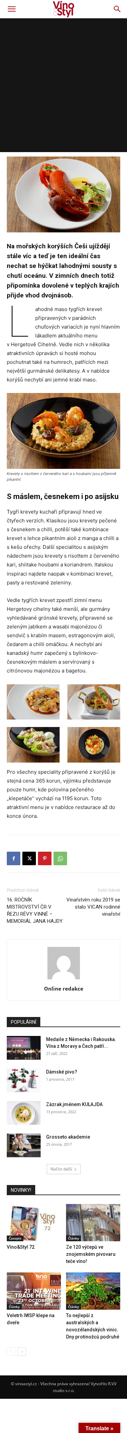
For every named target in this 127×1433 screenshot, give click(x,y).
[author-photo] (63, 979)
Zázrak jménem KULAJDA (74, 1104)
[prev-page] (11, 1351)
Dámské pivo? (61, 1072)
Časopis (15, 1238)
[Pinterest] (44, 858)
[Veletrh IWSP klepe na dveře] (34, 1291)
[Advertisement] (63, 85)
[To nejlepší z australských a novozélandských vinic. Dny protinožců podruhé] (93, 1291)
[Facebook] (13, 858)
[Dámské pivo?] (24, 1080)
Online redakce (63, 988)
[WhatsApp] (60, 858)
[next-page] (22, 1351)
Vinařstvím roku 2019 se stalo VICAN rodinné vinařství (93, 907)
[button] (11, 9)
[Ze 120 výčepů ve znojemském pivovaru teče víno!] (93, 1222)
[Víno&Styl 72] (34, 1222)
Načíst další (61, 1169)
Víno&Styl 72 (21, 1247)
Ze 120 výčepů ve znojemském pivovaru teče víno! (90, 1254)
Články (73, 1238)
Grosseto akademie (68, 1137)
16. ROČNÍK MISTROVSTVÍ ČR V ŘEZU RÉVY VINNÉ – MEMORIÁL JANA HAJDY (35, 910)
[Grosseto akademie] (24, 1145)
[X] (29, 858)
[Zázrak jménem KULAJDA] (24, 1113)
